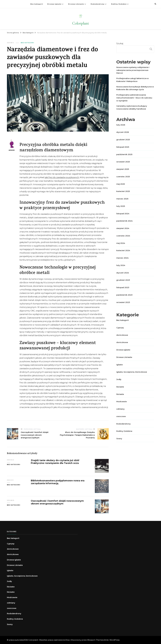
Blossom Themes (95, 640)
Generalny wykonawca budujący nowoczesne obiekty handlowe (131, 107)
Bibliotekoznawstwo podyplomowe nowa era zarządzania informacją (57, 482)
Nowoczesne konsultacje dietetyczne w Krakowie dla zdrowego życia (135, 88)
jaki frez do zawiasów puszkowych (62, 177)
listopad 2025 (122, 147)
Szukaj (119, 43)
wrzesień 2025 (123, 162)
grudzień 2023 (123, 280)
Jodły (118, 379)
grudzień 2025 (123, 139)
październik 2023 (124, 295)
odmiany (120, 409)
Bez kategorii (36, 4)
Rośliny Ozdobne (119, 4)
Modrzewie (121, 401)
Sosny (119, 438)
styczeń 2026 (122, 132)
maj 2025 (120, 184)
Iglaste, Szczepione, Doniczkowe (131, 372)
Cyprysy (120, 328)
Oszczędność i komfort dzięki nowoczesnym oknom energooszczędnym (57, 502)
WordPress (114, 640)
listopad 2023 (122, 287)
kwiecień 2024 (123, 250)
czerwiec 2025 (123, 176)
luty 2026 (120, 125)
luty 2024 (120, 265)
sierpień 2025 (122, 169)
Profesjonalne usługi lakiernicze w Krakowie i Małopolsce (132, 79)
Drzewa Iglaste (54, 4)
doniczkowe (122, 335)
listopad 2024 (122, 213)
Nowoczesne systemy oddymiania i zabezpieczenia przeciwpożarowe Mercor (132, 70)
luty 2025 (120, 206)
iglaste (119, 365)
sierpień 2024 (122, 228)
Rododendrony (97, 4)
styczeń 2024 (122, 273)
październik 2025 (124, 154)
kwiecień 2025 (123, 191)
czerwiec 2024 (123, 236)
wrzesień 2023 (123, 302)
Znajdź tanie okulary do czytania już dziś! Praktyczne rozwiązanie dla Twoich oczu (55, 461)
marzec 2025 (122, 199)
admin (12, 150)
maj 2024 (120, 243)
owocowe (121, 416)
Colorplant (80, 23)
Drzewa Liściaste (76, 4)
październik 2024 (124, 221)
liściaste (120, 387)
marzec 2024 (122, 258)
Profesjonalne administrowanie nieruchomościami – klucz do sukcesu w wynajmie (134, 98)
